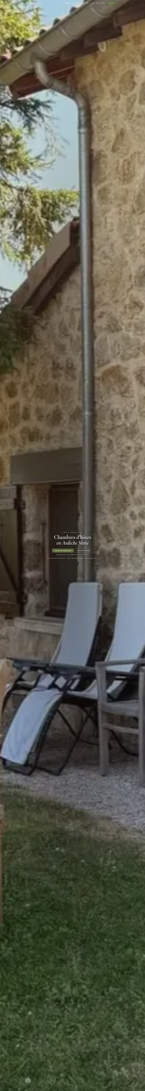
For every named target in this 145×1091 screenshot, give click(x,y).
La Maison (67, 3)
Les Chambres (76, 3)
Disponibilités (111, 3)
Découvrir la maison (83, 550)
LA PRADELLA (35, 3)
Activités (86, 3)
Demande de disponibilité (63, 550)
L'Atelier (92, 3)
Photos (98, 3)
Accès (103, 3)
